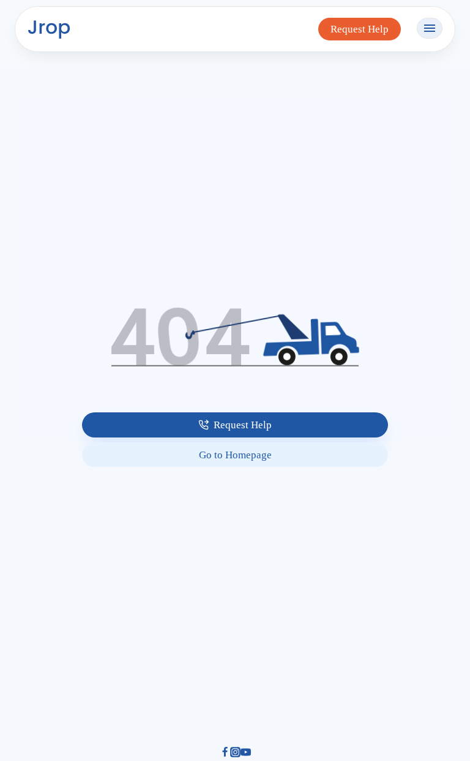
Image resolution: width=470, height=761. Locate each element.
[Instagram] (235, 754)
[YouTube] (246, 754)
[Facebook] (225, 754)
